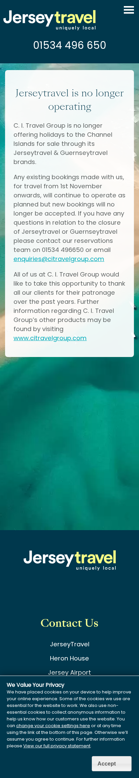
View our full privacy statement (56, 746)
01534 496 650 (69, 45)
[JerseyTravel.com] (49, 28)
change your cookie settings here (53, 725)
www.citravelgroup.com (50, 338)
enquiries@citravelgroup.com (58, 259)
